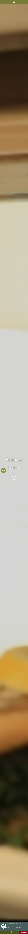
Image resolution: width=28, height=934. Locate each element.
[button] (14, 2)
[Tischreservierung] (16, 932)
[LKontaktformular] (7, 932)
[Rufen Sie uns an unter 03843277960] (2, 932)
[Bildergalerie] (12, 932)
